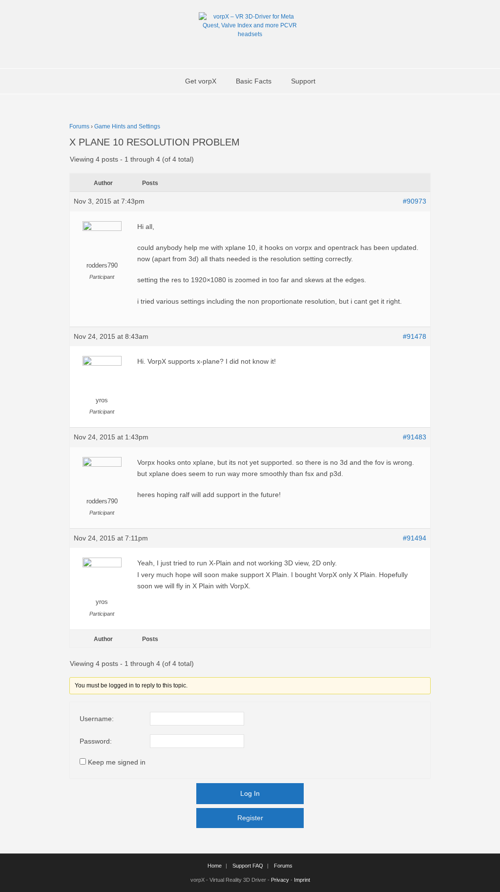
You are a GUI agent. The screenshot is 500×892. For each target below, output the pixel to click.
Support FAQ (247, 866)
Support (303, 81)
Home (215, 866)
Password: (96, 741)
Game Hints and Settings (127, 126)
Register (250, 818)
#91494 (414, 538)
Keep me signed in (117, 762)
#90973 (414, 201)
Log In (250, 793)
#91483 (414, 437)
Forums (79, 126)
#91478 (414, 336)
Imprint (302, 880)
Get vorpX (200, 81)
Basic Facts (253, 81)
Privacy (280, 880)
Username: (97, 719)
